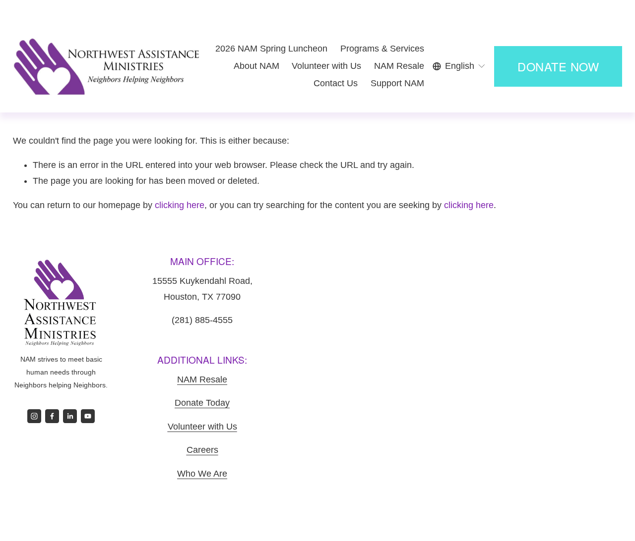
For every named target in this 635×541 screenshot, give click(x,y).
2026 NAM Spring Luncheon (271, 49)
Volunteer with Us (326, 66)
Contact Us (336, 83)
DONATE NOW (558, 66)
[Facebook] (52, 416)
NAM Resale (399, 66)
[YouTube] (88, 416)
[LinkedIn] (70, 416)
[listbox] (459, 66)
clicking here (179, 205)
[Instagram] (34, 416)
